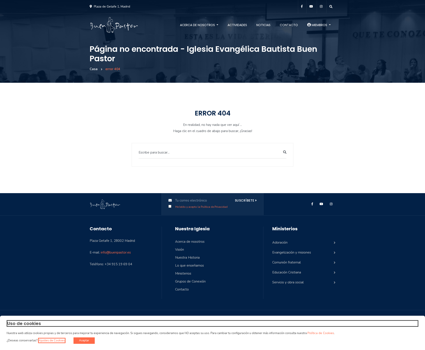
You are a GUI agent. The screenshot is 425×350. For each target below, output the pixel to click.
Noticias (263, 25)
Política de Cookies (320, 333)
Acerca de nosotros (198, 25)
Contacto (289, 25)
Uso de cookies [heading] (24, 323)
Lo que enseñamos (189, 265)
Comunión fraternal (286, 262)
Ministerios (183, 273)
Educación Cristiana (286, 272)
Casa (94, 69)
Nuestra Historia (187, 257)
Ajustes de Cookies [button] (52, 340)
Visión (179, 249)
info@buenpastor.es (116, 252)
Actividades (237, 25)
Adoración (280, 242)
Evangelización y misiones (291, 252)
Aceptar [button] (84, 340)
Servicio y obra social (288, 282)
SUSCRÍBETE (244, 200)
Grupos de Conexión (190, 281)
